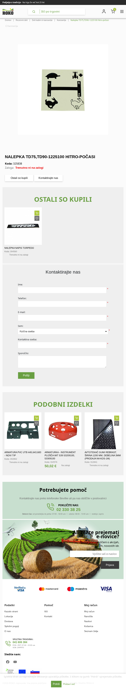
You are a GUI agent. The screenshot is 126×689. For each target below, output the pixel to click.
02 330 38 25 (68, 509)
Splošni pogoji (11, 626)
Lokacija (8, 616)
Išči (46, 611)
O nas (7, 631)
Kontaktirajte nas (48, 178)
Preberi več (69, 684)
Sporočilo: (23, 353)
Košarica (88, 626)
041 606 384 (20, 642)
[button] (118, 429)
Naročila (88, 616)
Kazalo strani (11, 611)
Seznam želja (91, 631)
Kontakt (48, 616)
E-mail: (21, 312)
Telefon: (22, 298)
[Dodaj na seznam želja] (36, 218)
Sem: (20, 325)
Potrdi (56, 684)
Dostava (8, 621)
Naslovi (88, 621)
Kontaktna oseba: (27, 339)
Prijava (110, 565)
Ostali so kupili (19, 178)
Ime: (20, 284)
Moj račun (89, 611)
